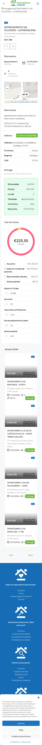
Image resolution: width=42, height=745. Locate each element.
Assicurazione (11, 331)
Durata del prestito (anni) (16, 320)
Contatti (21, 599)
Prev (11, 555)
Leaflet (14, 102)
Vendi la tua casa (21, 674)
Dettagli (30, 398)
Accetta (21, 723)
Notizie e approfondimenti (21, 596)
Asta (6, 22)
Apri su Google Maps (28, 135)
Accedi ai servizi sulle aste (21, 637)
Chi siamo (21, 590)
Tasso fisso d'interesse (15, 310)
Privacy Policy (26, 742)
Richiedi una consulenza (21, 640)
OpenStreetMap (24, 102)
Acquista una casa (21, 671)
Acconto (8, 299)
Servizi (21, 593)
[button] (38, 697)
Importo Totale (11, 288)
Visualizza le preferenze (21, 736)
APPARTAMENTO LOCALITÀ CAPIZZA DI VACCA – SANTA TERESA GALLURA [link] (19, 433)
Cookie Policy (15, 742)
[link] (21, 365)
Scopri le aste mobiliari (21, 634)
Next (31, 555)
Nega (21, 730)
